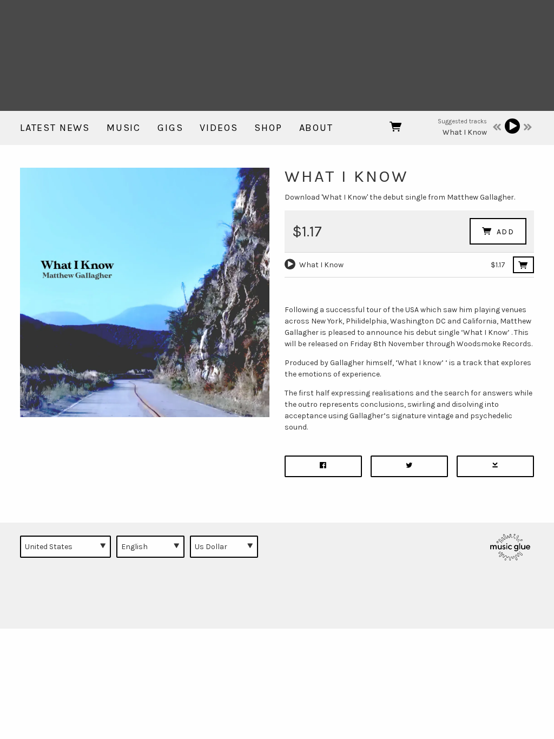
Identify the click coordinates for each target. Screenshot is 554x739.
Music (124, 128)
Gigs (170, 128)
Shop (268, 128)
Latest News (55, 128)
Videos (219, 128)
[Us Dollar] (224, 546)
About (316, 128)
